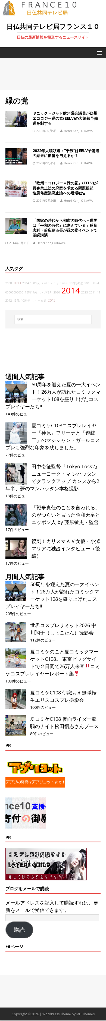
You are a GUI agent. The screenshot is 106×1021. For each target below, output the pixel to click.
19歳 (16, 300)
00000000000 (14, 292)
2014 (70, 290)
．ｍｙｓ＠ (39, 300)
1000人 (35, 283)
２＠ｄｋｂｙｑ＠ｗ (54, 283)
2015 (51, 300)
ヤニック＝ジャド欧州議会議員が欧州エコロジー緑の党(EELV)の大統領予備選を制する (65, 117)
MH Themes (85, 1014)
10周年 (25, 300)
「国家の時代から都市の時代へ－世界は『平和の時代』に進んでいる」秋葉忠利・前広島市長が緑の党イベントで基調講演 (65, 228)
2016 (88, 283)
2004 (25, 283)
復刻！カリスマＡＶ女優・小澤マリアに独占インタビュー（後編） (66, 548)
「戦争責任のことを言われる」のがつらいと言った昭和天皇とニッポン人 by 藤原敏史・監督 (66, 514)
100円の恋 (76, 283)
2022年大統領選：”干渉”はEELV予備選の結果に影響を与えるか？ (66, 153)
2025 (84, 292)
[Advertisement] (53, 74)
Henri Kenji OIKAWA (78, 131)
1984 (95, 283)
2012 (8, 300)
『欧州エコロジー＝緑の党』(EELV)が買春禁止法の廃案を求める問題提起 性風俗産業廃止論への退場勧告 (65, 187)
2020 (57, 292)
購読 (19, 930)
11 (98, 292)
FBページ (14, 946)
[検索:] (53, 319)
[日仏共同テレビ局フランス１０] (43, 12)
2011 (92, 292)
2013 (17, 283)
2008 (8, 283)
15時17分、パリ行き (38, 292)
